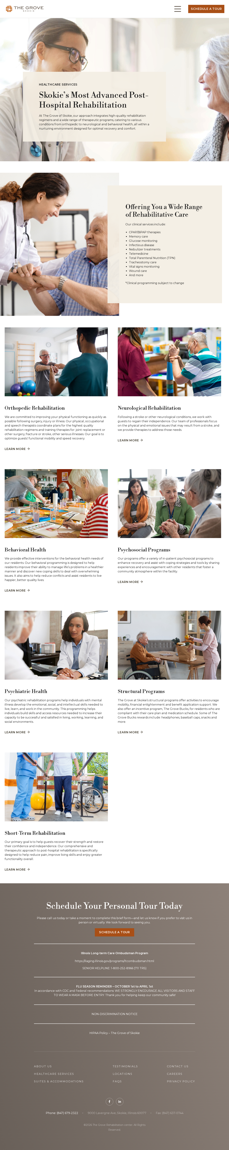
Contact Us (178, 1066)
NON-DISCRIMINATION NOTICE (115, 1014)
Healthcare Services (54, 1074)
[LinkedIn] (119, 1101)
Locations (122, 1074)
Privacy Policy (181, 1081)
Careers (174, 1074)
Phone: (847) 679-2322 (62, 1113)
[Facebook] (109, 1101)
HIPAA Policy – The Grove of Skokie (114, 1033)
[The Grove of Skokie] (25, 9)
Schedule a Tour (206, 9)
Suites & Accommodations (59, 1081)
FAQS (117, 1081)
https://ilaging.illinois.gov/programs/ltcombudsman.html (114, 961)
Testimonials (125, 1066)
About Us (43, 1066)
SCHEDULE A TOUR (114, 932)
